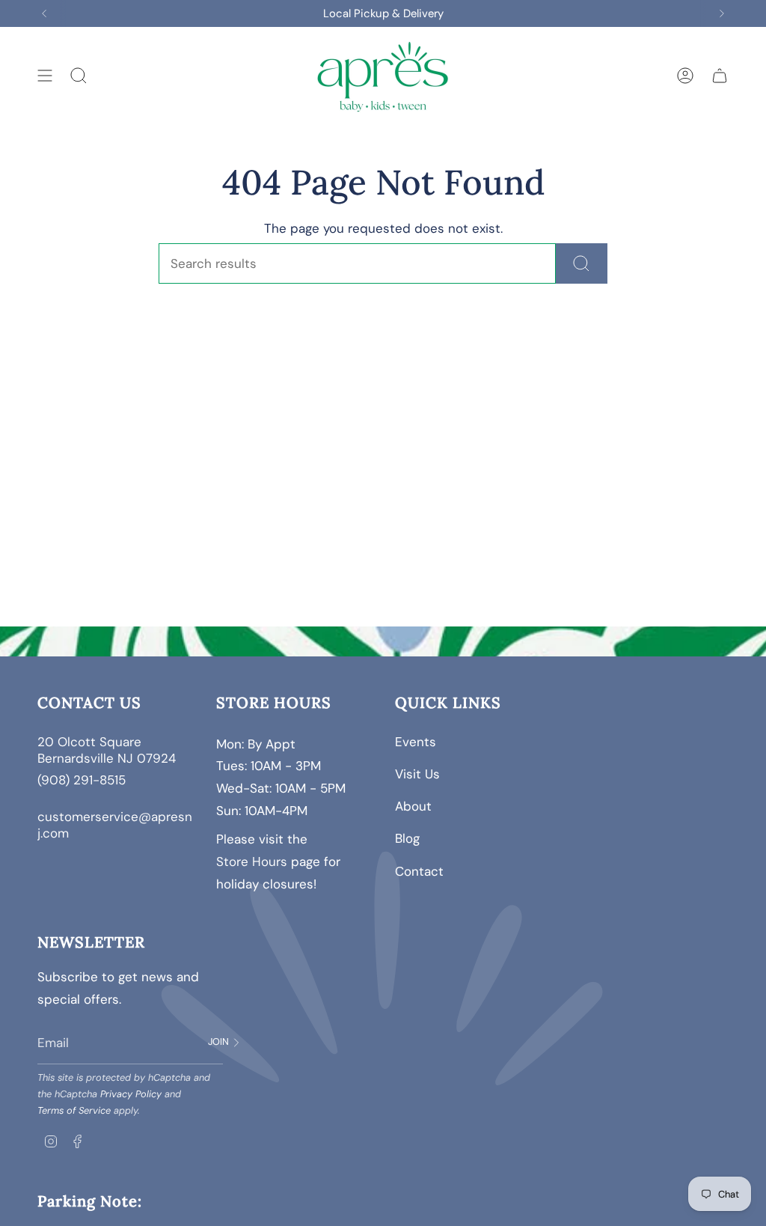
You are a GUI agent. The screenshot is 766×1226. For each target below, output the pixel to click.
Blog (407, 838)
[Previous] (44, 13)
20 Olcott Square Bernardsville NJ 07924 (108, 750)
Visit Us (417, 774)
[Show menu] (45, 75)
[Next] (722, 13)
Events (415, 742)
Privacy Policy (131, 1094)
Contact (419, 871)
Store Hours (251, 861)
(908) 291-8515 (81, 780)
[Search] (581, 263)
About (413, 806)
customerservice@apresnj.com (114, 824)
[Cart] (719, 75)
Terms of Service (74, 1110)
